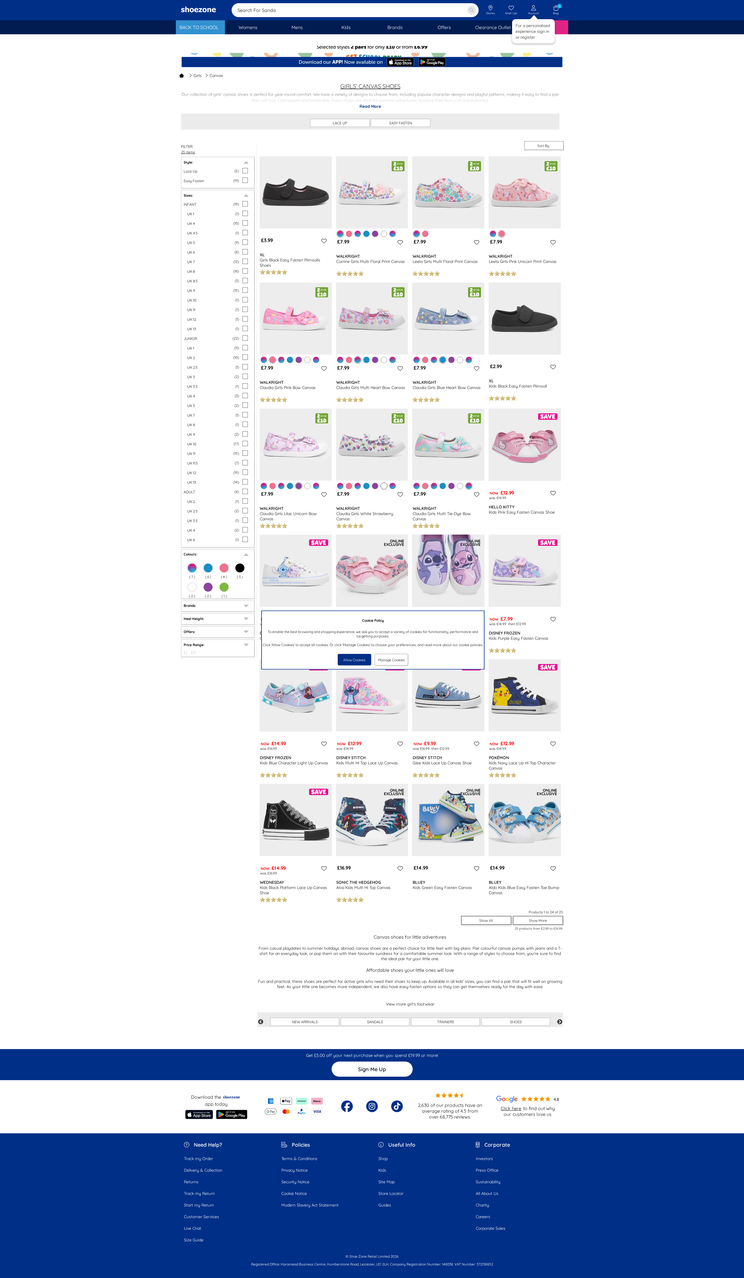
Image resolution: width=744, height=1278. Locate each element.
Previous (261, 1022)
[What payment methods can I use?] (294, 1106)
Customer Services (201, 1216)
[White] (192, 587)
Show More (538, 920)
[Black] (239, 567)
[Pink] (224, 567)
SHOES (516, 1021)
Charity (482, 1205)
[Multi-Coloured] (192, 567)
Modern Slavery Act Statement (310, 1205)
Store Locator (390, 1193)
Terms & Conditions (299, 1158)
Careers (483, 1216)
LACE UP (340, 123)
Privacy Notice (294, 1170)
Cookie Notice (294, 1193)
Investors (484, 1158)
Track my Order (198, 1158)
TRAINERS (445, 1021)
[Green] (224, 587)
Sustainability (488, 1181)
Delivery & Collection (203, 1170)
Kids (382, 1170)
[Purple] (208, 587)
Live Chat (192, 1228)
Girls (198, 75)
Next (560, 1022)
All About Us (487, 1193)
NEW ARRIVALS (305, 1021)
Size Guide (193, 1240)
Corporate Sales (490, 1228)
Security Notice (295, 1181)
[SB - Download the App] (372, 62)
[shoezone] (198, 10)
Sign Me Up (372, 1069)
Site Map (386, 1181)
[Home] (182, 75)
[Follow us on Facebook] (347, 1106)
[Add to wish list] (323, 241)
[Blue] (208, 567)
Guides (384, 1205)
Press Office (487, 1170)
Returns (191, 1181)
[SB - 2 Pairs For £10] (372, 51)
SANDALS (375, 1021)
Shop (383, 1158)
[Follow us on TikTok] (397, 1106)
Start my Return (199, 1205)
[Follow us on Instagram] (372, 1106)
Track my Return (199, 1193)
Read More (370, 106)
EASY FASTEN (400, 123)
